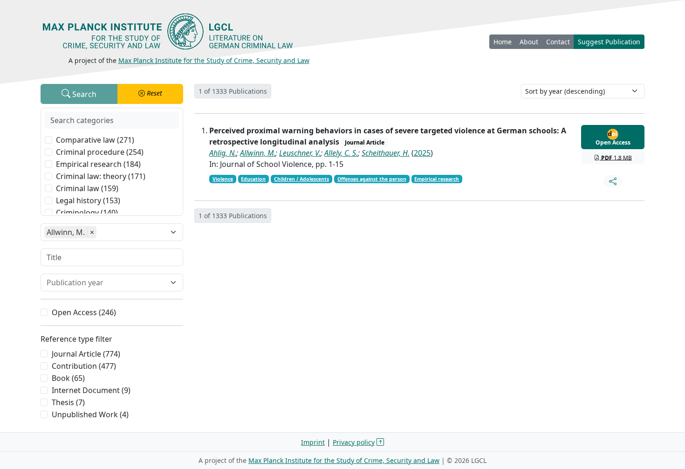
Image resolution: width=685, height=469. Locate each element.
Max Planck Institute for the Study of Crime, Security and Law (213, 60)
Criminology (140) (87, 212)
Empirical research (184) (98, 164)
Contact (558, 41)
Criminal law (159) (87, 188)
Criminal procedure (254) (100, 152)
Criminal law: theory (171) (100, 176)
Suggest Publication (609, 41)
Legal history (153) (88, 200)
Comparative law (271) (95, 140)
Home (502, 41)
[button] (150, 94)
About (529, 41)
